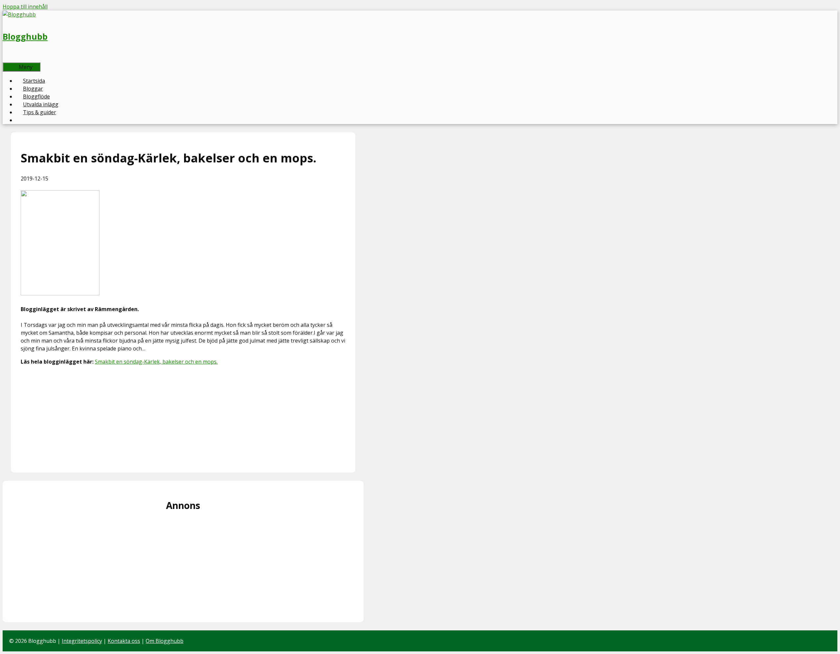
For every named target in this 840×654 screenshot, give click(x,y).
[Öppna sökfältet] (13, 58)
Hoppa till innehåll (25, 6)
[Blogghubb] (19, 14)
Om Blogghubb (164, 640)
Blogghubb (25, 36)
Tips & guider (39, 112)
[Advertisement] (183, 417)
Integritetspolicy (82, 640)
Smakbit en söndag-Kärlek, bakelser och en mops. (156, 361)
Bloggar (33, 88)
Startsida (34, 80)
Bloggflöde (36, 96)
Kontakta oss (124, 640)
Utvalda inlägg (40, 104)
